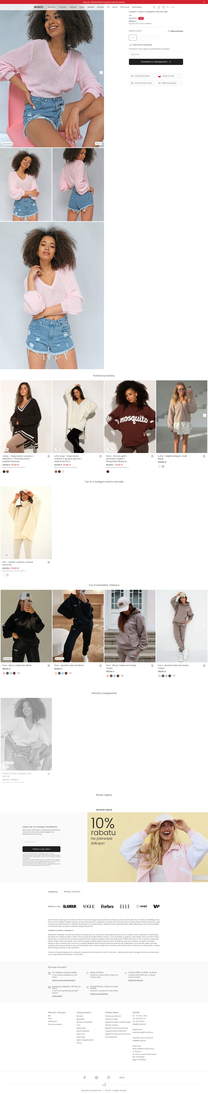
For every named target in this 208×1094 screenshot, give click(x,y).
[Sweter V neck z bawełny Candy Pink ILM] (78, 184)
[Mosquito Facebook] (84, 1077)
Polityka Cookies (111, 1019)
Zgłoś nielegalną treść (85, 1040)
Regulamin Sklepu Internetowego (118, 1022)
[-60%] (130, 416)
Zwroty (79, 1043)
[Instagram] (108, 1077)
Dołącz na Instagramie (99, 994)
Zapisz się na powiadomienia (63, 980)
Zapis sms (81, 1034)
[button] (163, 7)
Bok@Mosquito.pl (139, 1024)
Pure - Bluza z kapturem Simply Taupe (121, 666)
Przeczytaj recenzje (135, 980)
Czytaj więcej (57, 996)
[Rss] (122, 1077)
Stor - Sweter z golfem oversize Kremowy (17, 563)
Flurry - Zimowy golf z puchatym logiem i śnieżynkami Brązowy (116, 459)
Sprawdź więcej (104, 809)
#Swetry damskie (72, 891)
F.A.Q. (79, 1025)
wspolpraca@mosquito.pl (143, 1032)
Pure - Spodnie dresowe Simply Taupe (173, 666)
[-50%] (26, 416)
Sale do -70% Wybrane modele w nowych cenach (104, 2)
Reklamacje (81, 1028)
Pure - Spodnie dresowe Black (69, 665)
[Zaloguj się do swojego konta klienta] (159, 7)
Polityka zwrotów (111, 1025)
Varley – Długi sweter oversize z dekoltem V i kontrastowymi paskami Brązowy (17, 459)
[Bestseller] (26, 626)
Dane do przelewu (55, 1024)
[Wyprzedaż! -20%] (26, 734)
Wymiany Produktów (85, 1022)
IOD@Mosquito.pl (139, 1041)
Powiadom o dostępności (154, 61)
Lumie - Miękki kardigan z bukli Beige (172, 457)
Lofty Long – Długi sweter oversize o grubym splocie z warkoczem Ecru (68, 459)
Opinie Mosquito (83, 1031)
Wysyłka (80, 1016)
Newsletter (81, 1019)
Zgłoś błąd (81, 1037)
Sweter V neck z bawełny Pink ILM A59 (16, 775)
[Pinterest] (96, 1077)
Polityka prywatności (113, 1016)
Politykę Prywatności (42, 862)
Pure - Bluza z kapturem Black (16, 665)
